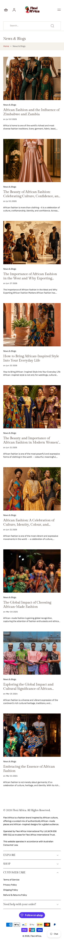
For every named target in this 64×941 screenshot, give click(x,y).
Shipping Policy (10, 890)
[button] (59, 9)
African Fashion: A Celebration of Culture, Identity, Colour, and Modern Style (28, 522)
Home (6, 46)
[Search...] (52, 26)
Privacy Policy (10, 885)
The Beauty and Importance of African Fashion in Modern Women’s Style (31, 440)
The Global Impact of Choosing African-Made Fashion (27, 604)
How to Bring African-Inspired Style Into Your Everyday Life (31, 358)
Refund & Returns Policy (15, 895)
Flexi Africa (36, 936)
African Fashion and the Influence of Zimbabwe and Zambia (31, 112)
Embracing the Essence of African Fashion (29, 769)
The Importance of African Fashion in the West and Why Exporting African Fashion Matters (30, 276)
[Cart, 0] (7, 10)
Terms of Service (11, 879)
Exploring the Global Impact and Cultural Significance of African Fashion (28, 686)
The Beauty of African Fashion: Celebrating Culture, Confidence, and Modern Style (31, 194)
